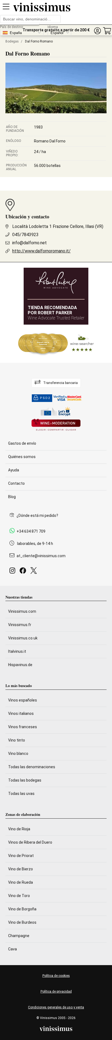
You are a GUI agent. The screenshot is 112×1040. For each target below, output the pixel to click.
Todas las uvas (21, 793)
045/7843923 (25, 234)
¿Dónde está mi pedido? (37, 515)
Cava (12, 949)
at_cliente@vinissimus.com (41, 556)
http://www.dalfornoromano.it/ (41, 251)
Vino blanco (18, 753)
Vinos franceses (22, 727)
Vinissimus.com (22, 611)
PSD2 (45, 398)
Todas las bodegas (24, 780)
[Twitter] (34, 572)
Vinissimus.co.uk (23, 638)
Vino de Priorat (21, 855)
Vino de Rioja (19, 829)
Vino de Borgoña (22, 909)
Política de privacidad (56, 991)
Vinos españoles (22, 700)
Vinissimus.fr (19, 625)
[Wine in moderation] (56, 425)
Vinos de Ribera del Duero (30, 842)
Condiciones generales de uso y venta (56, 1007)
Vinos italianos (21, 713)
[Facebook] (24, 572)
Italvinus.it (17, 651)
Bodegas (12, 41)
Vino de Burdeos (22, 922)
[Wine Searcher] (56, 343)
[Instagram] (13, 572)
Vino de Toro (19, 895)
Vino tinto (16, 740)
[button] (97, 30)
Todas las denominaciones (31, 767)
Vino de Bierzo (20, 869)
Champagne (18, 936)
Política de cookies (56, 976)
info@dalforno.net (29, 242)
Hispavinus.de (20, 665)
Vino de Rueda (20, 882)
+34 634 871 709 (31, 531)
